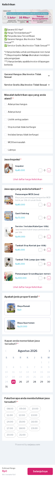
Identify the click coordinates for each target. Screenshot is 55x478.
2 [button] (48, 362)
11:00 (10, 415)
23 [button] (48, 377)
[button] (25, 21)
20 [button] (27, 377)
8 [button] (41, 367)
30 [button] (48, 381)
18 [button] (13, 377)
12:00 (22, 415)
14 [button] (34, 372)
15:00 (22, 421)
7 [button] (34, 367)
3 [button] (6, 367)
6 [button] (27, 367)
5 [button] (20, 367)
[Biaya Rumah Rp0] (28, 312)
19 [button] (20, 377)
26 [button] (20, 381)
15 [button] (41, 372)
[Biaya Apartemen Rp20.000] (28, 329)
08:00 (10, 408)
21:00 (22, 434)
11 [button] (13, 372)
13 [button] (27, 372)
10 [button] (6, 372)
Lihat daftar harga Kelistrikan (27, 179)
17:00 (10, 428)
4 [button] (13, 367)
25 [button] (13, 381)
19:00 (34, 428)
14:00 (10, 421)
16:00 (34, 421)
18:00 (22, 428)
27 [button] (27, 381)
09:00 (22, 408)
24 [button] (6, 381)
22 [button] (41, 377)
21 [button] (34, 377)
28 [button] (34, 381)
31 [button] (6, 386)
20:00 (10, 434)
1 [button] (41, 362)
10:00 (35, 408)
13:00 (34, 415)
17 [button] (6, 377)
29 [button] (41, 381)
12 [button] (20, 372)
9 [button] (48, 367)
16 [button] (48, 372)
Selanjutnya (40, 471)
